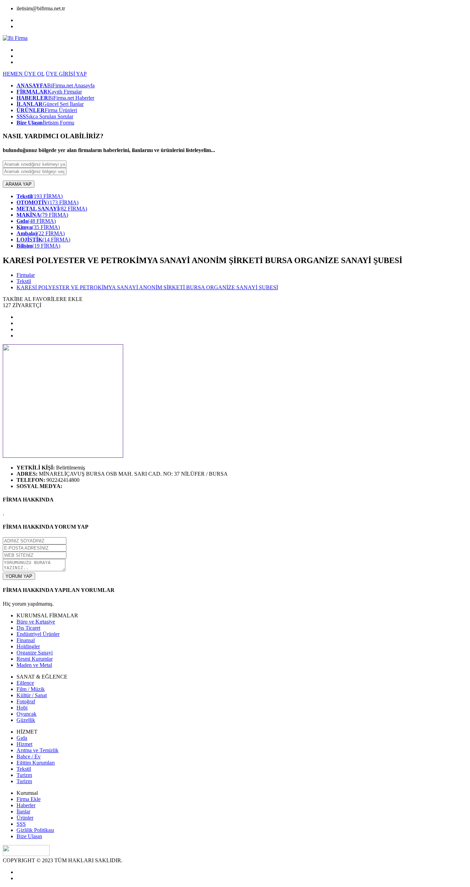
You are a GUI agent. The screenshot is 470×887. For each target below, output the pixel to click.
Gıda (22, 738)
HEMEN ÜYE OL (23, 74)
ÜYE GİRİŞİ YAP (66, 74)
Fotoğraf (26, 701)
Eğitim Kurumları (36, 763)
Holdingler (28, 646)
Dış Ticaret (28, 628)
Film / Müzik (31, 689)
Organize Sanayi (35, 653)
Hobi (22, 708)
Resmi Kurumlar (35, 659)
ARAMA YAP (19, 184)
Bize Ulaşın (29, 836)
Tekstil (24, 281)
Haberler (26, 805)
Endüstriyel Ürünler (38, 634)
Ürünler (25, 818)
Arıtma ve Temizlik (37, 750)
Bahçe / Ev (29, 756)
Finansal (26, 640)
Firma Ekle (29, 799)
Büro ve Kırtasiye (36, 622)
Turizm (24, 775)
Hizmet (24, 744)
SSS (21, 824)
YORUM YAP (19, 576)
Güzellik (26, 720)
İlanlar (23, 811)
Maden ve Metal (34, 665)
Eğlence (25, 683)
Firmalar (26, 275)
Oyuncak (26, 714)
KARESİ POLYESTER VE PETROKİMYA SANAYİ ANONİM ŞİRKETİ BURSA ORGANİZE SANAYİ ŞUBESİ (147, 287)
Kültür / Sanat (32, 695)
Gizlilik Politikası (35, 830)
